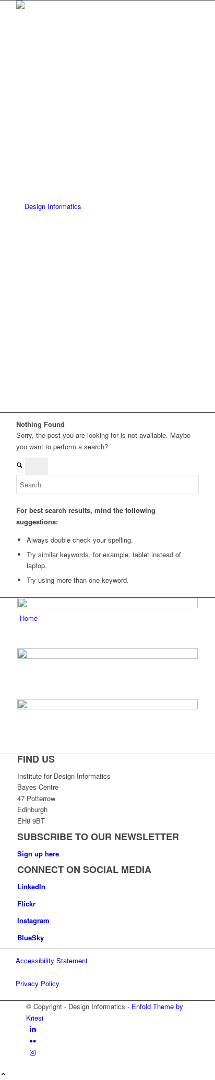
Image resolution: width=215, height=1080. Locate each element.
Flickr (26, 904)
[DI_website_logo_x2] (94, 206)
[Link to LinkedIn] (33, 1029)
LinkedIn (31, 886)
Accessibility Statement (52, 960)
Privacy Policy (37, 983)
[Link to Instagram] (32, 1052)
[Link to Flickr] (33, 1041)
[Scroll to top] (3, 1074)
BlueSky (30, 937)
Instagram (33, 920)
